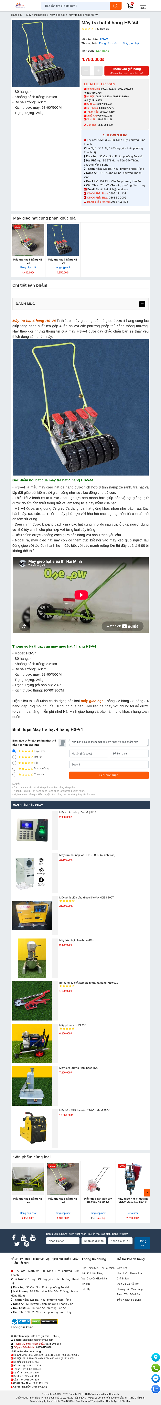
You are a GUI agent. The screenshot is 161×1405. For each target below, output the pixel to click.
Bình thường (41, 768)
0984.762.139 (105, 119)
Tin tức (86, 1283)
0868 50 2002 (118, 197)
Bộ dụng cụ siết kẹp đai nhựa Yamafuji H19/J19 (88, 982)
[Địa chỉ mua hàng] (155, 1357)
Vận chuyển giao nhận (94, 1278)
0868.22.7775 (106, 108)
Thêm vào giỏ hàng (126, 71)
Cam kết (122, 1268)
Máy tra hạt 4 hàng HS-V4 (63, 261)
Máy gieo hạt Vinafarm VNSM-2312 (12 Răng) (133, 1200)
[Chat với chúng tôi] (155, 1389)
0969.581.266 (104, 115)
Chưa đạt (39, 774)
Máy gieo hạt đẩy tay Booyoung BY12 (98, 1200)
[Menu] (143, 6)
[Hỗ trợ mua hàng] (155, 1368)
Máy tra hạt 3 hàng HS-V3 (28, 261)
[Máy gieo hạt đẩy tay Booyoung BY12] (98, 1179)
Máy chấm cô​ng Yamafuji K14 (77, 812)
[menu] (142, 304)
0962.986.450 (104, 104)
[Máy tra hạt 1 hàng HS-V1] (28, 1179)
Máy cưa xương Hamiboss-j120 (78, 1067)
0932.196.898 (125, 88)
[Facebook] (14, 1238)
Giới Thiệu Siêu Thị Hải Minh (97, 1268)
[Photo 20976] (46, 53)
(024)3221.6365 (93, 100)
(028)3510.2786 (93, 92)
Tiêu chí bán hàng (92, 1273)
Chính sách (123, 1278)
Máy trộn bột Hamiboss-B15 (76, 940)
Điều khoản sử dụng (129, 1299)
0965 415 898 (119, 201)
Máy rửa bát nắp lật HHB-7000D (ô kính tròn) (87, 854)
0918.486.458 (103, 96)
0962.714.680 (120, 96)
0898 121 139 (117, 193)
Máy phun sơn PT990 (72, 1025)
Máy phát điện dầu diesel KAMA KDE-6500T (86, 897)
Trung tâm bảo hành (129, 1294)
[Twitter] (17, 1244)
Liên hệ (85, 1289)
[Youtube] (23, 1238)
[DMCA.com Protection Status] (44, 1321)
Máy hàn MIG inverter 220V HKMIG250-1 (85, 1110)
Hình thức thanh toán (130, 1273)
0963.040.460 (107, 111)
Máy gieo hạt (131, 43)
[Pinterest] (26, 1244)
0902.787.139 (108, 88)
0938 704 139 (31, 1379)
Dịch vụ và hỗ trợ (128, 1283)
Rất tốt (38, 756)
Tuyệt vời (39, 751)
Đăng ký (142, 1243)
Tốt (36, 762)
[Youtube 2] (33, 1238)
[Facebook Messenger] (155, 1378)
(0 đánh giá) (103, 28)
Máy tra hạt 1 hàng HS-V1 (28, 1200)
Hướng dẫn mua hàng (130, 1289)
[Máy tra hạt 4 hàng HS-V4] (63, 240)
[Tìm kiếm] (116, 6)
